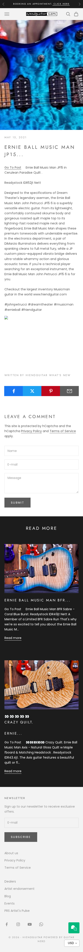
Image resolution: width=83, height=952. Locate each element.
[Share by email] (69, 391)
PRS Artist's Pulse (17, 910)
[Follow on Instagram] (18, 924)
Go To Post (12, 167)
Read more (12, 638)
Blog (7, 896)
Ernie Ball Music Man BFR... (37, 600)
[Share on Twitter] (32, 391)
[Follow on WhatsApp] (41, 924)
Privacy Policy (31, 431)
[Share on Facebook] (13, 391)
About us (11, 853)
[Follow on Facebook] (6, 924)
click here (61, 2)
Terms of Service (63, 431)
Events (9, 903)
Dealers (10, 881)
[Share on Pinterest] (51, 391)
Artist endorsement (19, 888)
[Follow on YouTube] (29, 924)
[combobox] (71, 943)
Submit (17, 503)
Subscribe (21, 837)
